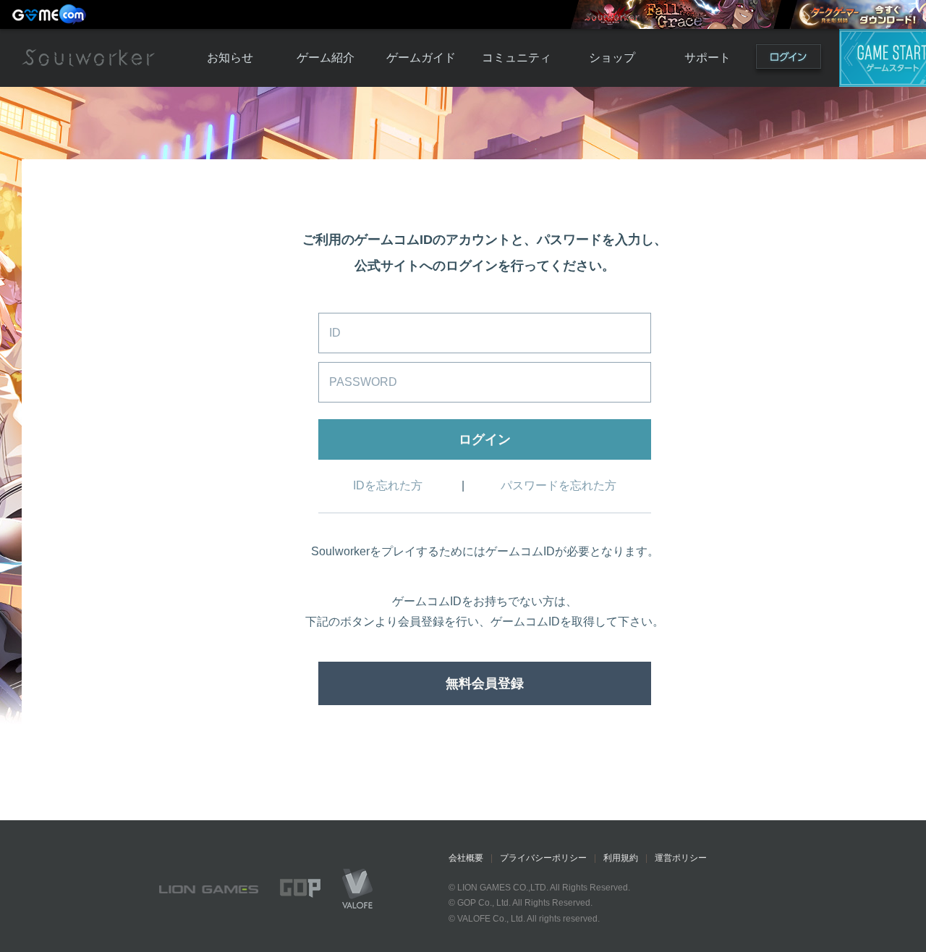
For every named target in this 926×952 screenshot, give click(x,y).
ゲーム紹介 (325, 57)
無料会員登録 (485, 683)
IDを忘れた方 (387, 485)
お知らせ (230, 57)
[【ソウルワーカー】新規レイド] (675, 14)
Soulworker (88, 58)
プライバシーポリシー (543, 858)
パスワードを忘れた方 (558, 485)
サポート (707, 57)
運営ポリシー (681, 858)
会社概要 (466, 858)
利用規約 (620, 858)
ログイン (788, 59)
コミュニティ (516, 57)
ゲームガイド (421, 57)
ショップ (612, 57)
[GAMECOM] (50, 14)
